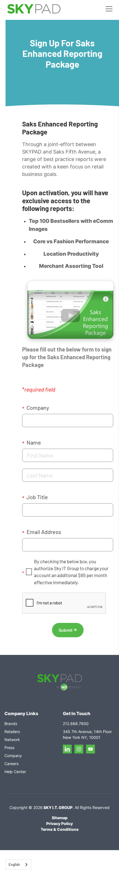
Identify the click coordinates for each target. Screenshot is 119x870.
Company (35, 408)
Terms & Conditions (60, 829)
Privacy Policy (59, 823)
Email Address (41, 532)
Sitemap (60, 817)
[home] (34, 8)
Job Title (35, 497)
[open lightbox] (70, 310)
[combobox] (18, 864)
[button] (107, 8)
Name (31, 442)
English (14, 864)
